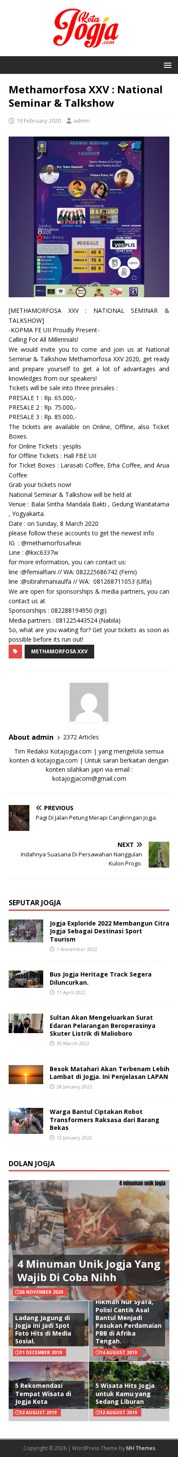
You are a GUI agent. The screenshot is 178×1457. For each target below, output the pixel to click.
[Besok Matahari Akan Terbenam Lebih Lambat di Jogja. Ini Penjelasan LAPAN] (26, 1079)
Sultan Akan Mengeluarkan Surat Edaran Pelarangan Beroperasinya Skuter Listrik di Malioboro (103, 1025)
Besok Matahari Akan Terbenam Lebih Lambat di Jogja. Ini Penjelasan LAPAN (109, 1073)
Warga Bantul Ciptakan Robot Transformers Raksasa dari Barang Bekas (104, 1119)
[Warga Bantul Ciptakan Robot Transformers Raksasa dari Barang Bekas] (26, 1129)
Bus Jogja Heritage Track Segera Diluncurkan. (101, 978)
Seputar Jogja (35, 902)
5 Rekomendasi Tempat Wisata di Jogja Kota (43, 1393)
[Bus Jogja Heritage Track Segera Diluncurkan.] (26, 983)
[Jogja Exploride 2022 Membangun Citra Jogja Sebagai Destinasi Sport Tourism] (26, 937)
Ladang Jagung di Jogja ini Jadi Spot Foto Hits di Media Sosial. (43, 1330)
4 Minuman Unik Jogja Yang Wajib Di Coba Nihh (88, 1270)
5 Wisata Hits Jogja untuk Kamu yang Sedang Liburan (125, 1393)
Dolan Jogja (32, 1163)
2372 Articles (81, 737)
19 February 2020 (38, 120)
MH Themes (140, 1448)
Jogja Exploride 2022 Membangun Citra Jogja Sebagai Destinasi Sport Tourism (109, 931)
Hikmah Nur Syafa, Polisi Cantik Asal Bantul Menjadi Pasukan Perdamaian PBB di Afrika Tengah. (128, 1321)
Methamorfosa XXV (59, 651)
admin (81, 120)
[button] (166, 64)
